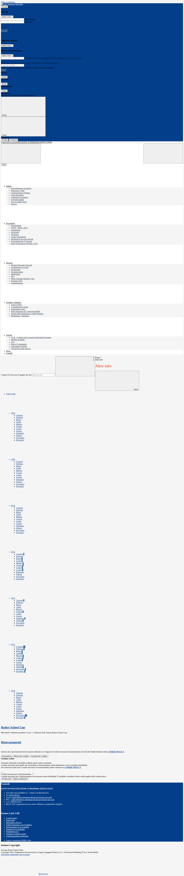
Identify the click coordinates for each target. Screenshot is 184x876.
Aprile (18, 422)
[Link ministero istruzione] (12, 4)
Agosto (19, 431)
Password (28, 22)
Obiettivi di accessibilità (15, 829)
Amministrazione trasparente (17, 836)
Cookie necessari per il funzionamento (16, 774)
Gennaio (19, 415)
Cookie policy (11, 818)
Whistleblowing (12, 832)
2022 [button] (13, 598)
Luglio (18, 429)
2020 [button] (13, 691)
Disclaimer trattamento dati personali (15, 854)
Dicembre (20, 440)
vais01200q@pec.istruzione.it (32, 800)
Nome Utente (30, 19)
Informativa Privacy (14, 823)
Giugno (19, 427)
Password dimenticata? (10, 26)
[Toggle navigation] (21, 153)
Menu (136, 389)
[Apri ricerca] (163, 153)
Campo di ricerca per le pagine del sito (16, 375)
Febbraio (19, 418)
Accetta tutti (39, 756)
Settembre (20, 433)
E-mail (27, 58)
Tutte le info (11, 394)
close (4, 165)
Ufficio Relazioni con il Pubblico (19, 825)
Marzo (18, 420)
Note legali (10, 820)
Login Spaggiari (65, 63)
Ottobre (19, 436)
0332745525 (15, 795)
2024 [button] (13, 506)
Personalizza (6, 756)
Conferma (13, 140)
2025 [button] (13, 459)
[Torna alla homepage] (92, 142)
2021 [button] (13, 644)
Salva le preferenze (20, 779)
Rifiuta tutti (21, 756)
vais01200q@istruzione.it (32, 797)
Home (97, 357)
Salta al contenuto (8, 2)
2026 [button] (13, 413)
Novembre (20, 438)
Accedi (4, 7)
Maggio (19, 424)
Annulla (4, 140)
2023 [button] (13, 552)
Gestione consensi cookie (16, 834)
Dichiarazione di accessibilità (17, 827)
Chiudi (4, 77)
